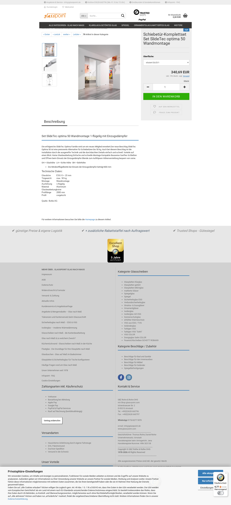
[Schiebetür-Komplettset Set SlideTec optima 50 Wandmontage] (99, 72)
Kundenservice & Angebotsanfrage (57, 306)
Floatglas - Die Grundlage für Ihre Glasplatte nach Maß (66, 349)
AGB (44, 280)
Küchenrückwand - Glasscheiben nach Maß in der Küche (67, 343)
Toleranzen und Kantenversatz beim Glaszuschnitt (64, 317)
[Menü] (226, 474)
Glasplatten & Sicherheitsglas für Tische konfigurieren (66, 359)
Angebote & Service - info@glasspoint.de (63, 2)
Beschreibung (54, 122)
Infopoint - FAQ (173, 2)
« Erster (46, 34)
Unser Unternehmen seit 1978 (55, 370)
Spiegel (125, 25)
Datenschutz (47, 285)
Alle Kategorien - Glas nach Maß (66, 25)
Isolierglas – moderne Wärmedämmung (59, 328)
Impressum (47, 274)
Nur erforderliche (210, 481)
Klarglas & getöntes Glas (103, 25)
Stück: (186, 81)
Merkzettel (69, 7)
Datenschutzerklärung (18, 499)
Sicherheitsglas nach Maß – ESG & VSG (59, 322)
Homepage (90, 219)
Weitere (178, 25)
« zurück (56, 34)
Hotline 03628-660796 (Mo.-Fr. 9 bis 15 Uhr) (106, 2)
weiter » (66, 34)
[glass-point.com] (58, 15)
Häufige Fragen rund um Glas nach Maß (59, 365)
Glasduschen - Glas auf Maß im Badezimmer (61, 354)
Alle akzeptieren (210, 473)
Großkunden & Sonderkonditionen (145, 2)
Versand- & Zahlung (50, 295)
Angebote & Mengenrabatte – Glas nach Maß (62, 311)
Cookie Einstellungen (51, 380)
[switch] (220, 493)
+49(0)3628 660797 (131, 414)
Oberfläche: (148, 56)
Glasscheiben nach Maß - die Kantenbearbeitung (63, 333)
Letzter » (77, 34)
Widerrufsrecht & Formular (53, 290)
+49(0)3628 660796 (130, 411)
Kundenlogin (52, 7)
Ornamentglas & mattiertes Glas (151, 25)
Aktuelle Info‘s (48, 301)
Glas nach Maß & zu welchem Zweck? (59, 338)
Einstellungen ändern (210, 487)
